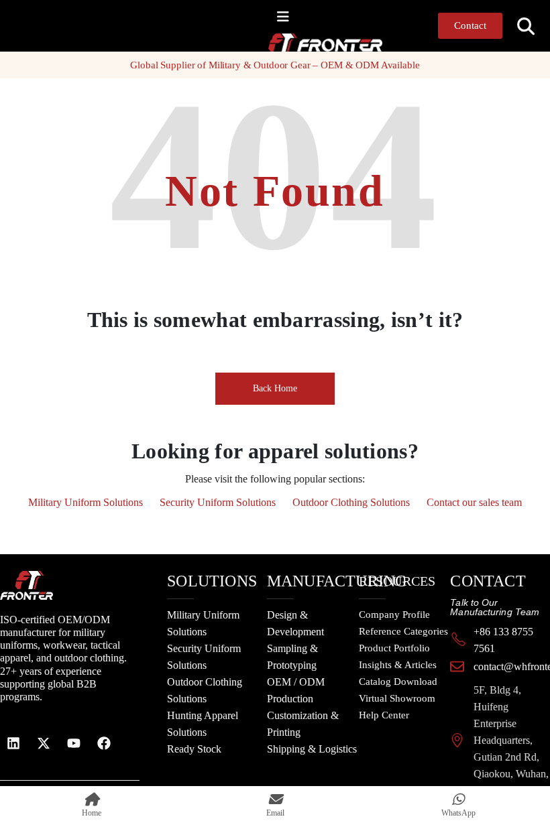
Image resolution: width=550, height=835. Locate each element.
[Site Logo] (295, 43)
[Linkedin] (13, 743)
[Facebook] (104, 743)
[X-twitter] (43, 743)
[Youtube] (73, 743)
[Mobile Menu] (283, 16)
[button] (526, 26)
